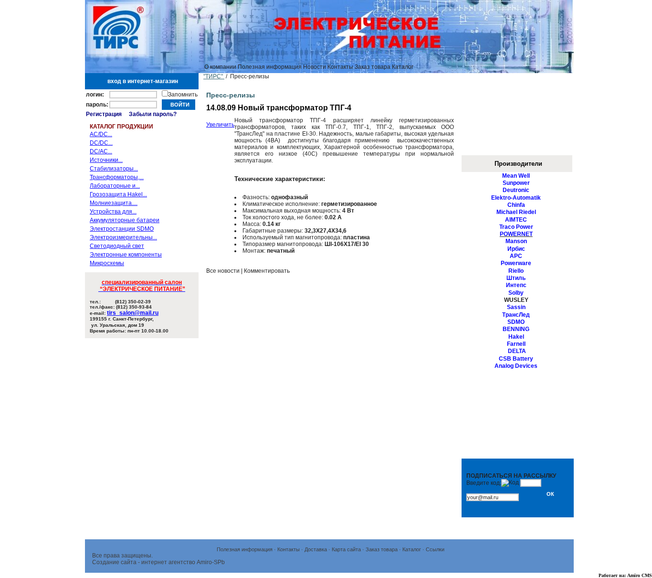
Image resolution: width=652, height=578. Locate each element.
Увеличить (220, 124)
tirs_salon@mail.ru (132, 313)
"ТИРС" (213, 76)
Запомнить (183, 94)
